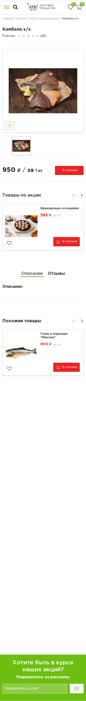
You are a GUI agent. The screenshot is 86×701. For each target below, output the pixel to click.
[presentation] (72, 194)
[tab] (32, 273)
